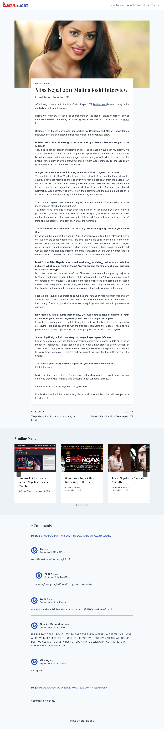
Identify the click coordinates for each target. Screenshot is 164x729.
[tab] (77, 505)
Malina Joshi (99, 104)
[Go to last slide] (19, 474)
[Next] (145, 474)
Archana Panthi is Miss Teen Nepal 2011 (112, 414)
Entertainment (43, 84)
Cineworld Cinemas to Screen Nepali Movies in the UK (33, 481)
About (130, 5)
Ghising (44, 660)
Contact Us (143, 5)
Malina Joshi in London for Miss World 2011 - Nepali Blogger (74, 687)
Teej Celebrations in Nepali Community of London (53, 416)
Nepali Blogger (116, 5)
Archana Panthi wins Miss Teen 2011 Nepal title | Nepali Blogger (76, 536)
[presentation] (35, 458)
